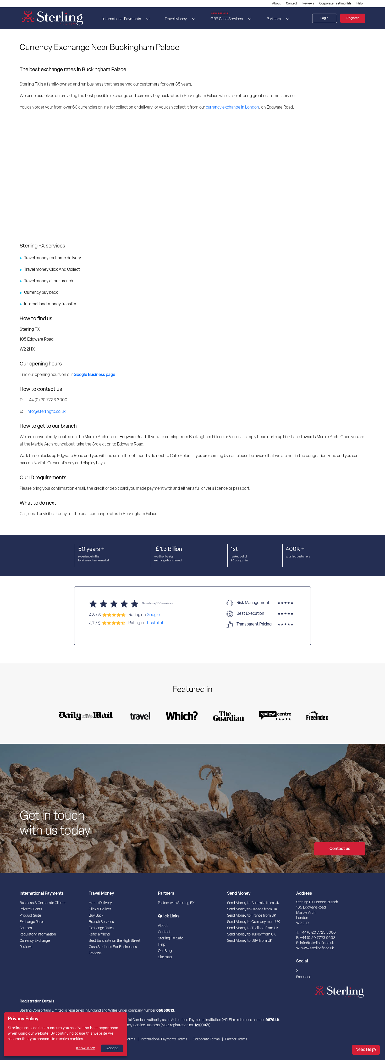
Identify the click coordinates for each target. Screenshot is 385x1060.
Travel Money (176, 19)
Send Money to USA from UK (249, 941)
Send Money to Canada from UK (252, 909)
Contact (291, 3)
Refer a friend (99, 935)
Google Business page (94, 375)
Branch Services (101, 922)
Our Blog (165, 951)
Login (324, 18)
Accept (112, 1048)
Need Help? (365, 1050)
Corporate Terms (206, 1039)
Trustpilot (154, 623)
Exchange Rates (32, 922)
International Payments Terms (164, 1039)
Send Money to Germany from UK (253, 922)
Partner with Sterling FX (176, 903)
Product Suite (30, 916)
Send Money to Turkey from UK (251, 935)
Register (352, 18)
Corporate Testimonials (335, 3)
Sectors (26, 928)
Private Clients (31, 909)
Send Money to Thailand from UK (252, 928)
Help (359, 3)
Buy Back (96, 916)
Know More (85, 1048)
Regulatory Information (38, 935)
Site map (165, 957)
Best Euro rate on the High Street (114, 941)
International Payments (121, 19)
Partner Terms (236, 1039)
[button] (146, 19)
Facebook (303, 977)
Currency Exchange (35, 941)
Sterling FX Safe (170, 938)
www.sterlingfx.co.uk (317, 948)
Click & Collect (100, 909)
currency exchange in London (232, 107)
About (276, 3)
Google (153, 615)
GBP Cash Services (227, 17)
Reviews (308, 3)
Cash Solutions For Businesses (113, 947)
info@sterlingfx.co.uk (46, 412)
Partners (274, 19)
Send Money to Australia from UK (253, 903)
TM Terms (127, 1039)
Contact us (339, 849)
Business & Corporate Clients (42, 903)
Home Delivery (100, 903)
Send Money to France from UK (251, 916)
